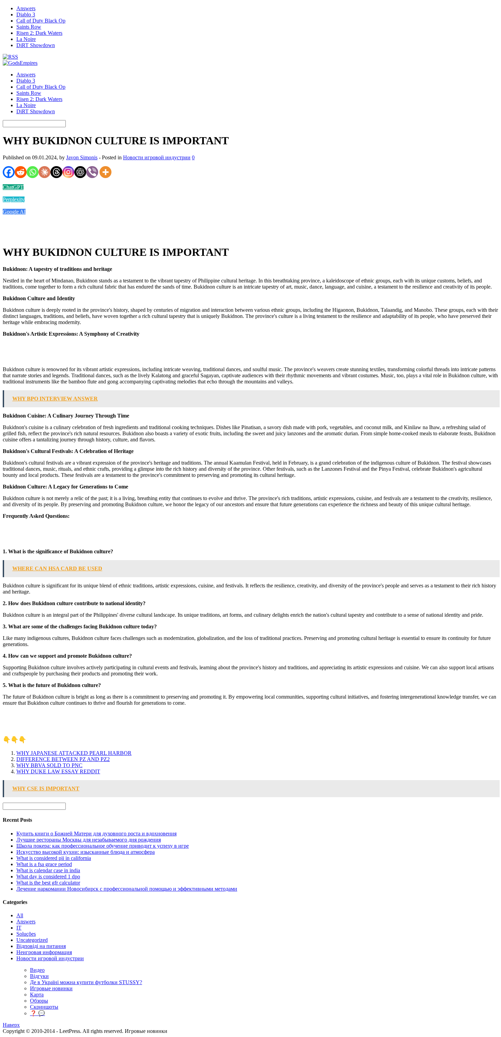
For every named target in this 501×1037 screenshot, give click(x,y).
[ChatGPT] (80, 172)
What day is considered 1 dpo (48, 876)
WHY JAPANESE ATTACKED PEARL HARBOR (74, 753)
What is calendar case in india (48, 870)
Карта (37, 994)
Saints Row (28, 27)
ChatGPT (13, 187)
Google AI (14, 212)
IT (18, 928)
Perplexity (14, 199)
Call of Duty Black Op (40, 21)
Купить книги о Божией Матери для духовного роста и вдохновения (96, 833)
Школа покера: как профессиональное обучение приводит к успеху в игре (102, 846)
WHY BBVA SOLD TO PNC (49, 765)
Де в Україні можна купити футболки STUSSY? (86, 982)
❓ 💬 (37, 1013)
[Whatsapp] (33, 172)
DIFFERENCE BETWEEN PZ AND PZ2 (63, 759)
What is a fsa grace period (44, 864)
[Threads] (56, 172)
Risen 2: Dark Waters (39, 33)
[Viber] (92, 172)
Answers (25, 8)
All (19, 915)
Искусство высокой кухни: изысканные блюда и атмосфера (85, 852)
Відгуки (39, 976)
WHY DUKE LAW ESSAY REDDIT (58, 771)
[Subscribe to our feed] (10, 57)
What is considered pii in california (53, 858)
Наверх (11, 1025)
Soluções (26, 934)
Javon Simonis (81, 157)
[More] (105, 172)
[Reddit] (21, 172)
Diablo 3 (25, 14)
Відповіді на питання (41, 946)
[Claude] (44, 172)
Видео (37, 970)
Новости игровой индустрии (157, 157)
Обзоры (39, 1001)
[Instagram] (68, 172)
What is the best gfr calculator (48, 883)
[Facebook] (9, 172)
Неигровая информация (44, 952)
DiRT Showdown (35, 45)
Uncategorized (32, 940)
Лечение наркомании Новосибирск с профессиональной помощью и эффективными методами (126, 889)
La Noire (26, 39)
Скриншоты (44, 1007)
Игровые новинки (51, 988)
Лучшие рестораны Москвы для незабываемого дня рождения (88, 840)
